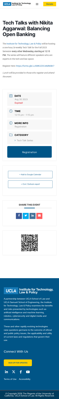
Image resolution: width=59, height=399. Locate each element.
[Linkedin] (32, 216)
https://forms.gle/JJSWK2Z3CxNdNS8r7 (35, 66)
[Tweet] (26, 216)
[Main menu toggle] (37, 4)
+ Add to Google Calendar (30, 174)
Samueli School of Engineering (24, 302)
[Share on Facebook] (19, 216)
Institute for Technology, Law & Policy (24, 43)
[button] (49, 4)
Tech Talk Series (25, 140)
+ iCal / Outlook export (30, 184)
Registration (20, 126)
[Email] (39, 216)
